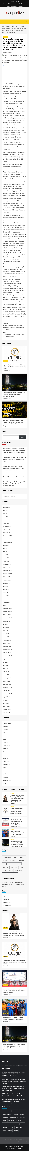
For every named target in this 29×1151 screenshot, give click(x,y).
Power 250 (6, 761)
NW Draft (5, 758)
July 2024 (5, 586)
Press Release (6, 764)
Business (5, 4)
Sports (4, 774)
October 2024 (7, 577)
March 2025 (6, 561)
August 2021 (6, 697)
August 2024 (6, 583)
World (4, 783)
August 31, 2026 (7, 370)
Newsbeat (5, 755)
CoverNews (10, 1148)
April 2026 (6, 520)
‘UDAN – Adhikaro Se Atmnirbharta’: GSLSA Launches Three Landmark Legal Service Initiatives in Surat (13, 468)
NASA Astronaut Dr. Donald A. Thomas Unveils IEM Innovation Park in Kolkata (13, 476)
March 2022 (6, 674)
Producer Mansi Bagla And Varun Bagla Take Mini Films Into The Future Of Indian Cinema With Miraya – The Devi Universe (14, 450)
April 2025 (6, 558)
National (5, 748)
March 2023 (6, 637)
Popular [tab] (12, 789)
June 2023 (6, 627)
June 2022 (6, 665)
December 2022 (7, 646)
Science (5, 770)
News (4, 751)
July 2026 (5, 510)
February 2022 (7, 678)
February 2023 (7, 640)
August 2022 (6, 659)
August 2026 (6, 507)
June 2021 (6, 703)
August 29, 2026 (7, 398)
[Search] (26, 21)
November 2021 (7, 687)
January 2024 (6, 605)
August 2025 (6, 545)
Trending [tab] (20, 789)
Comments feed (7, 902)
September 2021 (7, 693)
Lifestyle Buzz (6, 745)
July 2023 (5, 624)
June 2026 (6, 513)
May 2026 (5, 517)
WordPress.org (7, 905)
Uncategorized (7, 780)
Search (4, 431)
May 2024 (5, 592)
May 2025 (5, 554)
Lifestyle (18, 4)
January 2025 (6, 567)
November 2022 (7, 649)
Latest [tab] (5, 789)
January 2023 (6, 643)
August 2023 (6, 621)
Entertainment (11, 4)
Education (23, 4)
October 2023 (7, 614)
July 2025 (5, 548)
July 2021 (5, 700)
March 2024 (6, 599)
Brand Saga (14, 6)
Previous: (14, 326)
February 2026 (7, 526)
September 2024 (7, 580)
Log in (4, 896)
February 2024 (7, 602)
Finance (5, 736)
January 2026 (6, 529)
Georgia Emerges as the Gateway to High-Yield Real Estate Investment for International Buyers (14, 394)
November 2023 (7, 611)
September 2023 (7, 618)
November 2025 (7, 535)
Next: (14, 335)
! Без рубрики (7, 723)
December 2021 (7, 684)
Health (8, 6)
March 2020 (6, 706)
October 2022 (7, 652)
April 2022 (6, 671)
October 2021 (7, 690)
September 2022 (7, 656)
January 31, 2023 (8, 52)
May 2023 (5, 630)
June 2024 (6, 589)
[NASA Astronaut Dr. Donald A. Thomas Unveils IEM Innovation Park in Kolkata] (5, 832)
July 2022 (5, 662)
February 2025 (7, 564)
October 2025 (7, 539)
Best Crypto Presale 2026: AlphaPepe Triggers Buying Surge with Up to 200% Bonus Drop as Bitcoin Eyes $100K (13, 422)
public (4, 767)
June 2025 (6, 551)
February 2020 (7, 709)
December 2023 (7, 608)
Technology (20, 6)
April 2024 (6, 596)
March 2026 (6, 523)
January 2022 (6, 681)
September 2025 (7, 542)
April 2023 (6, 633)
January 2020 (6, 712)
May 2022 (5, 668)
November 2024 (7, 573)
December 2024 (7, 570)
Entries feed (6, 899)
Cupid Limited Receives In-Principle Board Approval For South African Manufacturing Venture (14, 366)
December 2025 (7, 532)
